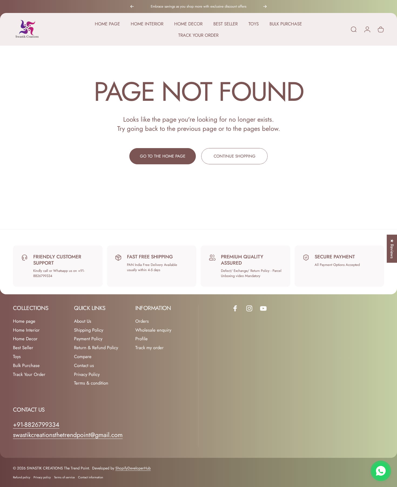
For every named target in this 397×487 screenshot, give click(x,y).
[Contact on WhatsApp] (381, 471)
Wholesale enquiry (153, 330)
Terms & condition (91, 383)
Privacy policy (42, 477)
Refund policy (21, 477)
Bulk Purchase (26, 365)
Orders (142, 321)
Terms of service (64, 477)
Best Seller (23, 348)
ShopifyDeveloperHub (133, 468)
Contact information (90, 477)
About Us (82, 321)
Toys (17, 357)
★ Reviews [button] (392, 248)
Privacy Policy (87, 374)
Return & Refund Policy (96, 348)
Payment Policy (88, 339)
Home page (24, 321)
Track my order (149, 348)
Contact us (84, 365)
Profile (141, 339)
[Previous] (132, 6)
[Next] (265, 6)
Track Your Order (29, 374)
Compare (83, 357)
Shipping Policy (88, 330)
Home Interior (26, 330)
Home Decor (25, 339)
